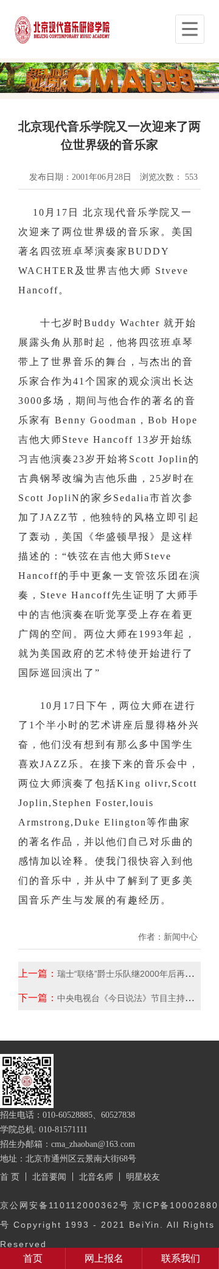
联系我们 (180, 1258)
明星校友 (143, 1177)
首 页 (9, 1177)
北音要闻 (49, 1177)
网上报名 (104, 1258)
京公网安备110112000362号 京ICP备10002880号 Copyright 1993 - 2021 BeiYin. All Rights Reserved (109, 1224)
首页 (33, 1258)
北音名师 (96, 1177)
